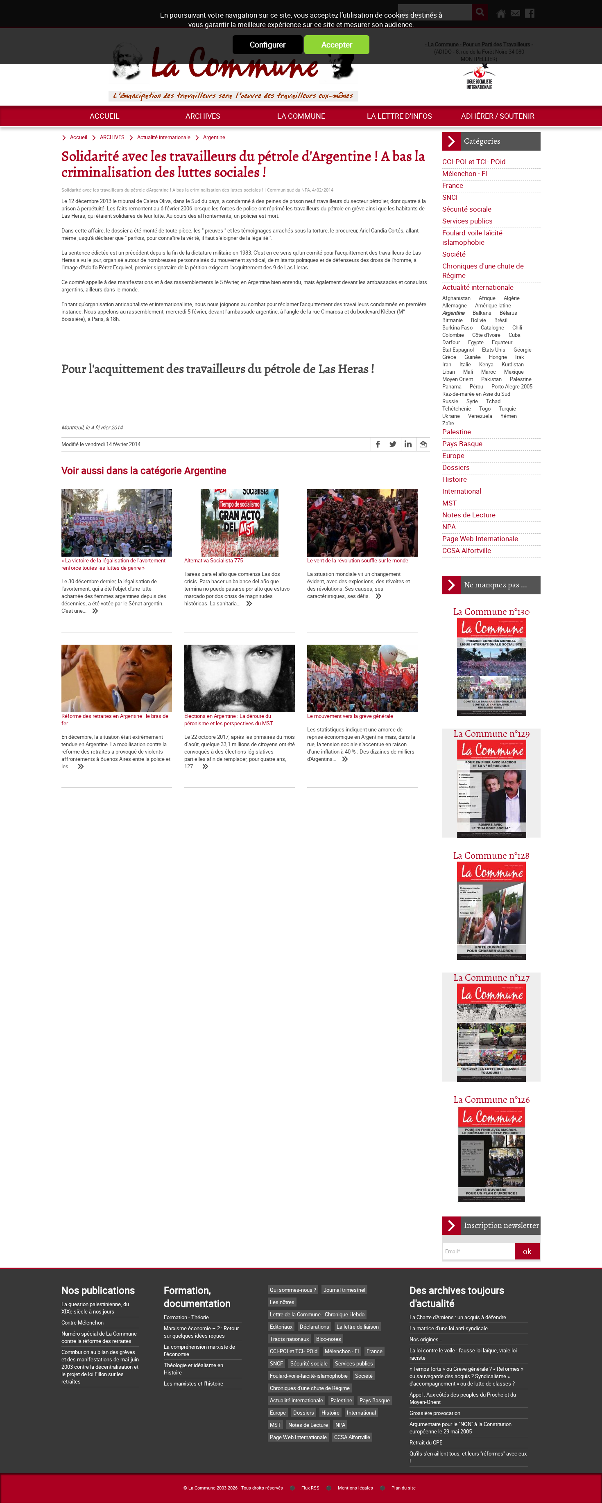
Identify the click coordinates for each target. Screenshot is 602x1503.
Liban (448, 371)
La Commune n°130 (491, 612)
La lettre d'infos (399, 116)
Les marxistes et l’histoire (193, 1383)
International (461, 491)
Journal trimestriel (344, 1289)
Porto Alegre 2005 (511, 386)
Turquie (507, 408)
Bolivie (478, 320)
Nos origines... (426, 1339)
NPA (449, 526)
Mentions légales (355, 1488)
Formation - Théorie (186, 1317)
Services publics (467, 221)
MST (449, 503)
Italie (465, 364)
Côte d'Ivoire (486, 335)
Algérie (512, 298)
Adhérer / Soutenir (497, 116)
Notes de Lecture (469, 514)
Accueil (105, 116)
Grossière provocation (435, 1413)
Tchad (493, 401)
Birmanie (452, 320)
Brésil (500, 320)
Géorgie (523, 349)
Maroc (488, 371)
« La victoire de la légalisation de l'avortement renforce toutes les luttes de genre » (113, 564)
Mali (468, 371)
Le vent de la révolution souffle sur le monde (357, 560)
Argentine (453, 312)
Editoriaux (281, 1326)
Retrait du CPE (426, 1442)
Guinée (472, 357)
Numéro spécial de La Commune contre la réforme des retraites (99, 1337)
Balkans (482, 312)
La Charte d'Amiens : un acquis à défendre (458, 1317)
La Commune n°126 (491, 1100)
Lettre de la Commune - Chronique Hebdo (317, 1314)
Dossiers (456, 467)
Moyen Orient (457, 379)
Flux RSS (310, 1488)
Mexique (514, 371)
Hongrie (498, 357)
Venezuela (480, 416)
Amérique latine (493, 305)
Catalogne (492, 327)
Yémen (508, 416)
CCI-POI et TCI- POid (474, 161)
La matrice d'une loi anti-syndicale (449, 1328)
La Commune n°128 (491, 856)
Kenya (486, 364)
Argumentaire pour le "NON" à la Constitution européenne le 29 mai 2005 (460, 1427)
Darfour (451, 342)
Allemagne (454, 305)
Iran (446, 364)
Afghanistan (456, 298)
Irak (519, 357)
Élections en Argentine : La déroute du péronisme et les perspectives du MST (228, 719)
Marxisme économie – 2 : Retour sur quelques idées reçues (201, 1332)
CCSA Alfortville (466, 550)
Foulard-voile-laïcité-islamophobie (473, 237)
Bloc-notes (328, 1339)
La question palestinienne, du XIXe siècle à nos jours (95, 1307)
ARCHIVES (203, 116)
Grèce (449, 357)
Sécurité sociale (466, 209)
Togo (485, 408)
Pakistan (491, 379)
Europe (453, 455)
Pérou (476, 386)
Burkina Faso (457, 327)
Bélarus (508, 312)
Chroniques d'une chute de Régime (483, 270)
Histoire (454, 479)
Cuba (515, 335)
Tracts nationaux (289, 1339)
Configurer (267, 44)
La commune (301, 116)
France (452, 185)
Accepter (336, 44)
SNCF (450, 197)
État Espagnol (458, 349)
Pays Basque (462, 443)
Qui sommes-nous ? (293, 1289)
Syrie (472, 401)
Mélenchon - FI (464, 173)
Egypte (476, 342)
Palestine (521, 379)
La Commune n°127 (491, 978)
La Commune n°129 (491, 734)
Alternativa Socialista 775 (213, 560)
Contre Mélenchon (82, 1322)
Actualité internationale (478, 287)
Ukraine (451, 416)
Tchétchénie (456, 408)
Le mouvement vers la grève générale (350, 716)
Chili (517, 327)
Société (454, 254)
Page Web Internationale (480, 538)
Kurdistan (513, 364)
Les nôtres (282, 1302)
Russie (450, 401)
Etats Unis (493, 349)
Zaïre (448, 423)
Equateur (502, 342)
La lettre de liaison (358, 1326)
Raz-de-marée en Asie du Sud (476, 393)
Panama (452, 386)
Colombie (453, 335)
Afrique (487, 298)
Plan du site (404, 1488)
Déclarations (314, 1326)
